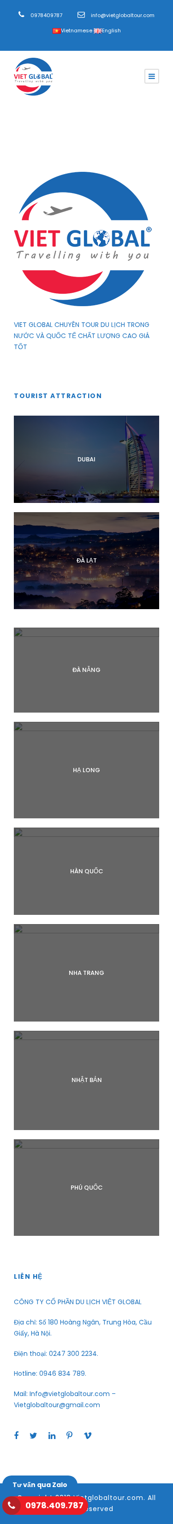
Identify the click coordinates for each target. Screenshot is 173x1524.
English (111, 30)
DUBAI (86, 459)
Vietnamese (76, 30)
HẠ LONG (86, 770)
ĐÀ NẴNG (86, 669)
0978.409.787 (54, 1505)
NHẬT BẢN (87, 1080)
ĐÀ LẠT (87, 560)
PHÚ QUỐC (87, 1187)
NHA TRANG (86, 972)
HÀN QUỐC (86, 871)
